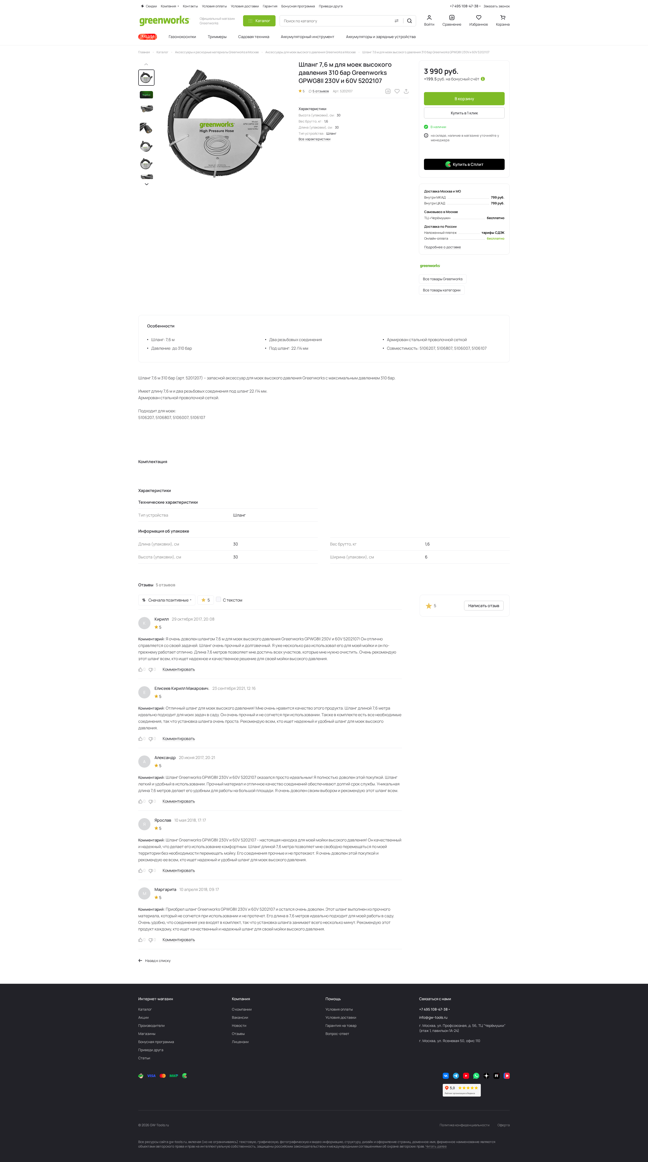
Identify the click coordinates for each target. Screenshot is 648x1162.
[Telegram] (456, 1076)
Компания (241, 998)
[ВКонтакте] (446, 1076)
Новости (239, 1025)
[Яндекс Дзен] (486, 1076)
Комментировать (179, 669)
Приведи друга (150, 1049)
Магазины (146, 1033)
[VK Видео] (507, 1076)
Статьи (144, 1057)
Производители (151, 1025)
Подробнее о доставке (442, 247)
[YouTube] (466, 1076)
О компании (242, 1009)
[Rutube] (496, 1076)
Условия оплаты (339, 1009)
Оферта (504, 1125)
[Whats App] (476, 1076)
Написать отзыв (483, 605)
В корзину (464, 98)
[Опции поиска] (396, 20)
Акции (143, 1017)
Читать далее (436, 1146)
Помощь (333, 998)
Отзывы (238, 1033)
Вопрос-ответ (337, 1033)
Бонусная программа (156, 1041)
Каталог (145, 1009)
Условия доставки (341, 1017)
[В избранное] (397, 91)
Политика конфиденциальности (464, 1125)
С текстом (232, 600)
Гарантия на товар (341, 1025)
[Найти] (409, 20)
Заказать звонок (497, 6)
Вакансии (240, 1017)
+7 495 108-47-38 (464, 6)
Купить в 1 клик (464, 113)
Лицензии (240, 1041)
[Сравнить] (387, 91)
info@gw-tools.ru (433, 1017)
